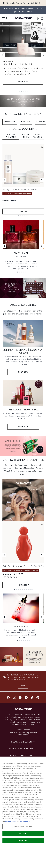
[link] (38, 18)
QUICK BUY (24, 211)
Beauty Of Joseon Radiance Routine (20, 189)
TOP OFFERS (9, 122)
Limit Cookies (23, 833)
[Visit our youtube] (26, 697)
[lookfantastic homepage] (23, 18)
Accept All (23, 840)
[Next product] (42, 555)
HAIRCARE (25, 122)
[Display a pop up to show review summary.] (22, 574)
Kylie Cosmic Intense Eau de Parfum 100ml (23, 566)
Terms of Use (25, 821)
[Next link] (42, 246)
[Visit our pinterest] (38, 697)
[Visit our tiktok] (32, 697)
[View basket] (42, 18)
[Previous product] (4, 555)
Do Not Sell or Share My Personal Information (23, 734)
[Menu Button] (2, 18)
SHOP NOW (23, 84)
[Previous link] (4, 246)
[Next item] (42, 180)
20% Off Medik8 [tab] (25, 136)
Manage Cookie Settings (23, 826)
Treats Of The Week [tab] (10, 136)
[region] (23, 801)
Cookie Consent (23, 730)
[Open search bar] (7, 18)
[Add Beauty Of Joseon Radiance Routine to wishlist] (42, 147)
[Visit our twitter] (14, 697)
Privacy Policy (10, 821)
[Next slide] (43, 54)
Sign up (23, 685)
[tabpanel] (23, 180)
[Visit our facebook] (8, 697)
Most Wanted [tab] (37, 136)
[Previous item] (4, 180)
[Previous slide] (2, 54)
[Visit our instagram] (20, 697)
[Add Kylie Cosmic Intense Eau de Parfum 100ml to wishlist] (42, 524)
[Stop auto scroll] (43, 25)
